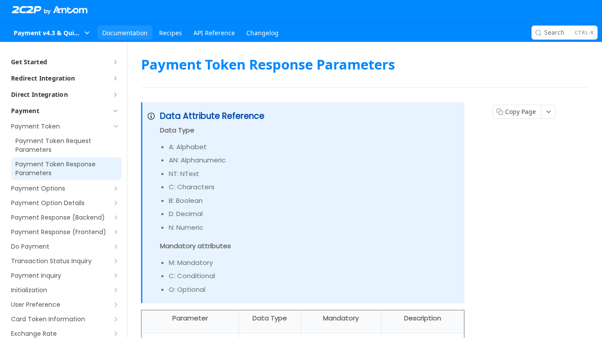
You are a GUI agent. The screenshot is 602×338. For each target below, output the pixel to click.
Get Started (29, 62)
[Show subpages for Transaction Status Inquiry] (115, 261)
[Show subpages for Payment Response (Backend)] (115, 217)
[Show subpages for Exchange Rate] (115, 333)
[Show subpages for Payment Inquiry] (115, 275)
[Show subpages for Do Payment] (115, 246)
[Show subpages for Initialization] (115, 290)
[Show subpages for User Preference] (115, 304)
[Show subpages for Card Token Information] (115, 319)
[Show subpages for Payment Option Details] (115, 202)
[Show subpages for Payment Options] (115, 188)
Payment (25, 111)
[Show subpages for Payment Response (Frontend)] (115, 231)
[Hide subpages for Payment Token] (115, 126)
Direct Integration (39, 94)
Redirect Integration (43, 78)
